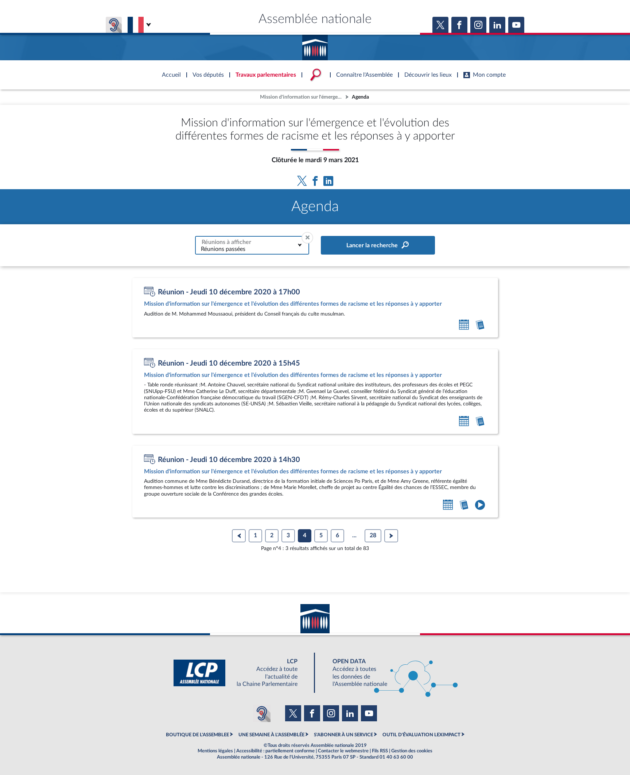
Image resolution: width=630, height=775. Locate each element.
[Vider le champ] (307, 238)
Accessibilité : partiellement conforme (275, 751)
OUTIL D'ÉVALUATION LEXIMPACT (421, 735)
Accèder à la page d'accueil (315, 45)
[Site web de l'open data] (388, 673)
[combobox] (252, 245)
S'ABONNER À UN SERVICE (343, 735)
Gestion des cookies (411, 751)
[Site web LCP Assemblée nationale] (241, 673)
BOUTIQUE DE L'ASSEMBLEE (197, 735)
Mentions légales (215, 751)
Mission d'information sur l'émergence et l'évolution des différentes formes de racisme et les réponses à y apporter (302, 97)
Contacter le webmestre (343, 751)
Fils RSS (380, 751)
